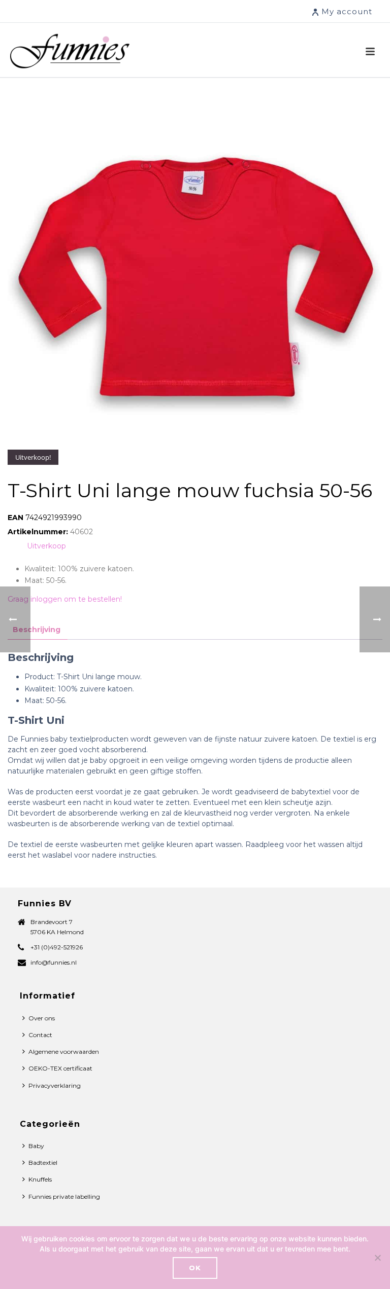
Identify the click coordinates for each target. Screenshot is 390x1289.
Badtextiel (42, 1162)
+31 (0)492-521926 (56, 947)
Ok (195, 1268)
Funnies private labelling (64, 1196)
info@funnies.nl (53, 962)
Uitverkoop (46, 545)
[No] (377, 1258)
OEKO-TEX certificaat (60, 1068)
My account (346, 11)
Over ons (41, 1018)
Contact (40, 1035)
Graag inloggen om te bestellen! (65, 599)
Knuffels (40, 1179)
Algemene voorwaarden (63, 1051)
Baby (36, 1146)
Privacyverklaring (54, 1085)
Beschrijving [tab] (36, 629)
